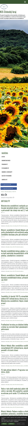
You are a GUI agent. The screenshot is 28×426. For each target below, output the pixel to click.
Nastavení (18, 423)
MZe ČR (14, 191)
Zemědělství (4, 179)
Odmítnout (11, 423)
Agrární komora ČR (7, 184)
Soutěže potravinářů (6, 176)
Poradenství (4, 164)
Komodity (15, 226)
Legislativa (15, 292)
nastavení (16, 421)
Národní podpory (8, 191)
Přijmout (4, 423)
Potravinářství (5, 168)
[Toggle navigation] (25, 2)
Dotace (3, 157)
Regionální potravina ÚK (8, 188)
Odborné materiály (6, 160)
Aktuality (7, 226)
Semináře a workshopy (7, 172)
